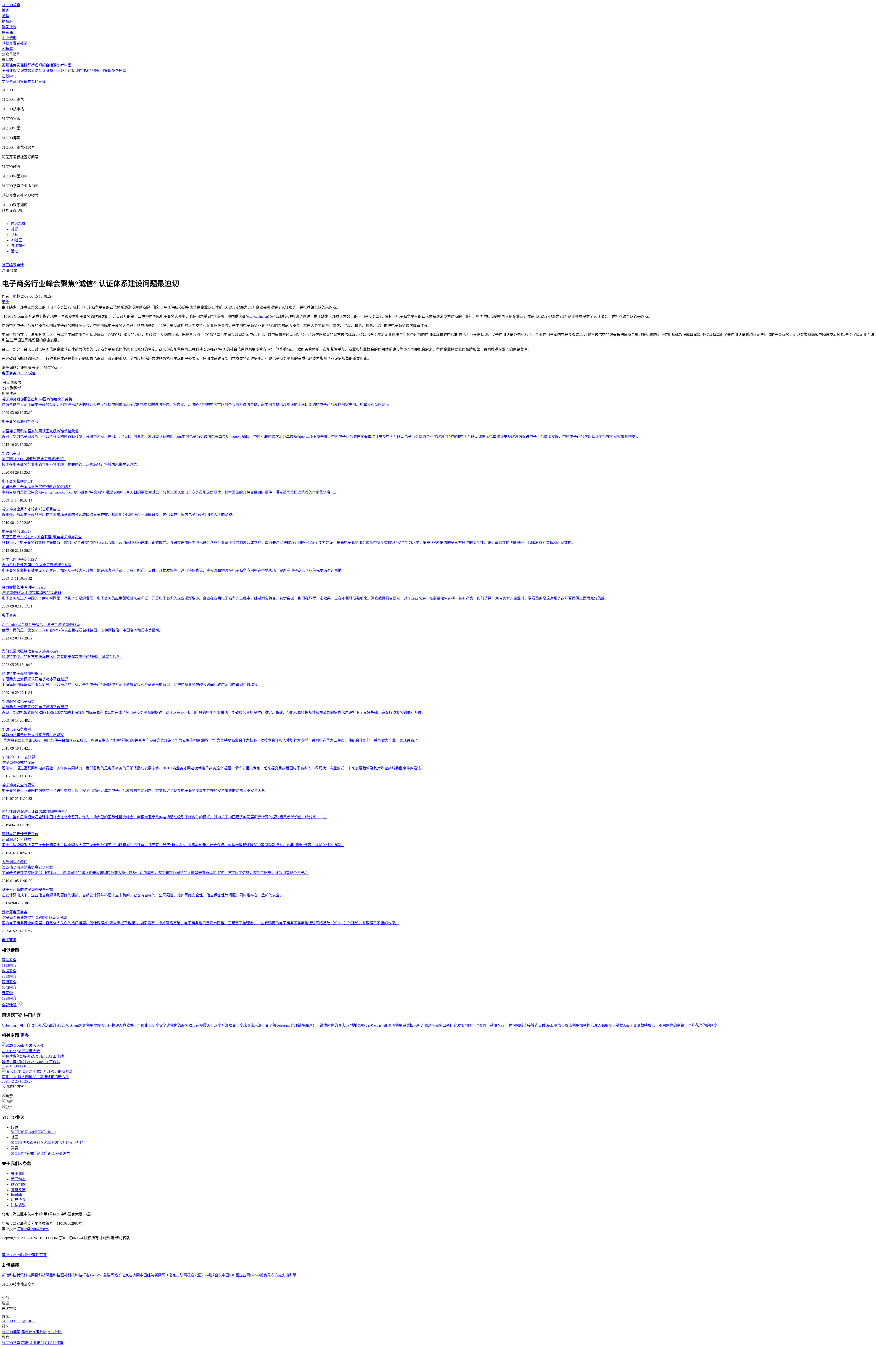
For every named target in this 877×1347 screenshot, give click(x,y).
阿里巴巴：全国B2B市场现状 (36, 487)
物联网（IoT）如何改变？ (34, 459)
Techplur (49, 1132)
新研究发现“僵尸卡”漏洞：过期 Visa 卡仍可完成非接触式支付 (495, 1025)
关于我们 (18, 1173)
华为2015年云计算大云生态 (33, 735)
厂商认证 (71, 71)
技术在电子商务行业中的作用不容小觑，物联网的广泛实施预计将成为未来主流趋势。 (71, 464)
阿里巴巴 (30, 421)
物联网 (21, 481)
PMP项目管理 (100, 71)
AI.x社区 (77, 1142)
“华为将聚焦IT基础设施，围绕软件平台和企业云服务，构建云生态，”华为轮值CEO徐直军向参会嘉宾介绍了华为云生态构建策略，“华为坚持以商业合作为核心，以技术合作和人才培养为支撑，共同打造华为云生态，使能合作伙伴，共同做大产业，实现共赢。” (209, 740)
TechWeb (96, 1275)
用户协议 (18, 1200)
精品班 (7, 21)
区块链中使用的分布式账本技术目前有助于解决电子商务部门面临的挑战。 (62, 657)
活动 (14, 251)
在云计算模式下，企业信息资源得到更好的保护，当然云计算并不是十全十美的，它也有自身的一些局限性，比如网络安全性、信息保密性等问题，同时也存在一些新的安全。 (142, 895)
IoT (30, 481)
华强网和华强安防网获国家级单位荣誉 (40, 431)
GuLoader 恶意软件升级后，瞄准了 (41, 625)
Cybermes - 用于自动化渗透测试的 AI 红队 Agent (40, 1025)
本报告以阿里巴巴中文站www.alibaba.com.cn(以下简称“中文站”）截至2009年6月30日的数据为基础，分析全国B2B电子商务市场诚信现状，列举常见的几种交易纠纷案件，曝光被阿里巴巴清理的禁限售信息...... (169, 492)
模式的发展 (18, 763)
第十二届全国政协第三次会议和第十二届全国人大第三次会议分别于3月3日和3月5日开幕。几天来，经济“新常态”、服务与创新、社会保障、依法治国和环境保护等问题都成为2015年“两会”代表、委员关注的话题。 (173, 845)
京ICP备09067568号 (33, 1229)
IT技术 (84, 71)
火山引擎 (289, 1275)
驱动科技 (67, 1275)
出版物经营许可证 (32, 1255)
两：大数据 (16, 839)
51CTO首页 (11, 5)
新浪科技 (9, 1275)
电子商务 (9, 373)
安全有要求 (18, 785)
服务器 (14, 701)
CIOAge (28, 1132)
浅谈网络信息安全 (27, 867)
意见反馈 (18, 1190)
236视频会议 (212, 1275)
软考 (31, 71)
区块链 (7, 674)
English (16, 1194)
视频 (14, 229)
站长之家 (121, 1275)
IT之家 (170, 1275)
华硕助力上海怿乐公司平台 (35, 679)
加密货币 (34, 674)
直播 (42, 82)
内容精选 (18, 224)
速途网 (134, 1275)
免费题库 (118, 71)
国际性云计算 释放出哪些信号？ (35, 811)
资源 (12, 82)
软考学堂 (64, 65)
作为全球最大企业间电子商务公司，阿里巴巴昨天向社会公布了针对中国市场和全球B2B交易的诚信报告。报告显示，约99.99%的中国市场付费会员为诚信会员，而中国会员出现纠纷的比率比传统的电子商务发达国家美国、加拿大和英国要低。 (197, 405)
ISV (34, 559)
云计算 (21, 834)
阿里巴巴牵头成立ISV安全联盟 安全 (42, 537)
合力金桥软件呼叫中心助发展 (36, 565)
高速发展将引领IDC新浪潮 (34, 917)
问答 (20, 82)
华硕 (5, 701)
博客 (5, 10)
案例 (27, 729)
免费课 (7, 32)
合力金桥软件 (13, 587)
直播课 (51, 65)
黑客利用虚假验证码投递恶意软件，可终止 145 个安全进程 (126, 1025)
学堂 (5, 16)
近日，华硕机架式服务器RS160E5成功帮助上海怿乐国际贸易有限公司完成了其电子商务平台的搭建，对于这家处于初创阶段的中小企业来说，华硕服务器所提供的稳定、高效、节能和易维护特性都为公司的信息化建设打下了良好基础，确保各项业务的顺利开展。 (213, 712)
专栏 (34, 82)
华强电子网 (11, 453)
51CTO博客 (20, 1142)
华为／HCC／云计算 (18, 757)
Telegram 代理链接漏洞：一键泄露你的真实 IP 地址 (316, 1025)
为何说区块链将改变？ (31, 651)
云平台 (32, 834)
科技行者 (82, 1275)
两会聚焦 (20, 862)
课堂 (27, 82)
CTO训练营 (60, 1153)
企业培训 (9, 38)
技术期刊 (18, 246)
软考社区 (9, 27)
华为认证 (57, 71)
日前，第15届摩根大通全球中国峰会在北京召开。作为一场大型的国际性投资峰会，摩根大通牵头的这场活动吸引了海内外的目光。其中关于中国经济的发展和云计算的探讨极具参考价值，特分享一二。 (164, 817)
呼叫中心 (31, 587)
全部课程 (9, 71)
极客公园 (194, 1275)
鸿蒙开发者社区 (14, 43)
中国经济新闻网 (152, 1275)
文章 (5, 82)
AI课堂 (7, 49)
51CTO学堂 (20, 1153)
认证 (27, 532)
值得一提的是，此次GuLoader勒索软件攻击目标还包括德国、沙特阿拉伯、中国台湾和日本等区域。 (82, 630)
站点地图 (18, 1184)
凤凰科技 (53, 1275)
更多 (24, 1035)
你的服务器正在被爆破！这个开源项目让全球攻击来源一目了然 (225, 1025)
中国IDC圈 (230, 1275)
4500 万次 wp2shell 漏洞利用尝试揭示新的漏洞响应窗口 (401, 1025)
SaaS (42, 587)
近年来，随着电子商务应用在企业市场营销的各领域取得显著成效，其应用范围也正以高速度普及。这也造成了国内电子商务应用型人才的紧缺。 (119, 515)
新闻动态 (18, 1179)
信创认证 (42, 71)
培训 (20, 532)
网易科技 (38, 1275)
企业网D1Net (249, 1275)
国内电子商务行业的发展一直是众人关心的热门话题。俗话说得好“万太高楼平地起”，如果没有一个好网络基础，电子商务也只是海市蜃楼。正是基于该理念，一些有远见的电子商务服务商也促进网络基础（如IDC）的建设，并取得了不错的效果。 (200, 923)
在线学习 (9, 76)
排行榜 (29, 65)
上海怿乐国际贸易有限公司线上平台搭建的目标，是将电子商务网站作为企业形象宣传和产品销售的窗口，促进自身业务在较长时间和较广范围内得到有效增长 (130, 685)
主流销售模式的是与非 (31, 593)
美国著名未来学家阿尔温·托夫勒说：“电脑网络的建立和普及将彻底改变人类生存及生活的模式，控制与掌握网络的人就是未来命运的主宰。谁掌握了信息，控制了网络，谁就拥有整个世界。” (155, 873)
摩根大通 (9, 834)
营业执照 (9, 1255)
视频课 (7, 65)
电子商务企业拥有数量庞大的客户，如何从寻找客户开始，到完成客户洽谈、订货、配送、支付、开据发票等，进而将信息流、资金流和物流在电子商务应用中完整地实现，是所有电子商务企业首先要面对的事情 (172, 570)
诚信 (32, 373)
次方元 (276, 1275)
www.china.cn (257, 316)
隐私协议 (18, 1205)
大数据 (7, 862)
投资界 (265, 1275)
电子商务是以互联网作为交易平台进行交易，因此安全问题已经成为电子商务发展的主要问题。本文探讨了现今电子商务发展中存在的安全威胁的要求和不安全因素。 (135, 790)
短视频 (40, 65)
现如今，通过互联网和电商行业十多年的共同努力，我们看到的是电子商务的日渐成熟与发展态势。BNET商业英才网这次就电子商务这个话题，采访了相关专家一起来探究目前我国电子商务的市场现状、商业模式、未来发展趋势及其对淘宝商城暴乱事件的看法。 (213, 768)
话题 (14, 235)
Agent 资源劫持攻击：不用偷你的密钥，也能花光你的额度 (670, 1025)
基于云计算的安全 (27, 890)
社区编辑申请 (13, 265)
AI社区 (16, 240)
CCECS (22, 373)
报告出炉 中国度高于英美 (37, 399)
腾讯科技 (23, 1275)
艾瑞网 (108, 1275)
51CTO (16, 1132)
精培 (33, 1153)
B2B (19, 421)
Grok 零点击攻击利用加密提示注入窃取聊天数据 (584, 1025)
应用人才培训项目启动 (31, 509)
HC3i (39, 1132)
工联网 (181, 1275)
